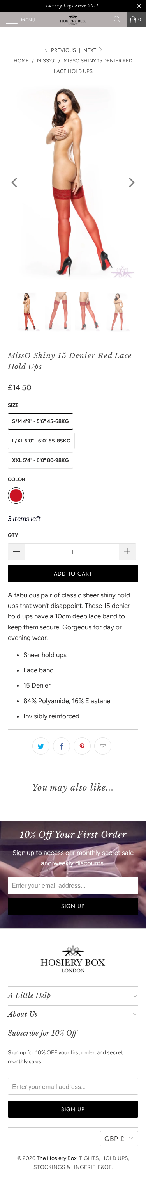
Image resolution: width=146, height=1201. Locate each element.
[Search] (117, 19)
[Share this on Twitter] (40, 746)
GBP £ (114, 1138)
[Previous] (15, 183)
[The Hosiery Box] (73, 19)
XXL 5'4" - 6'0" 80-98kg (40, 460)
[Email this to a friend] (102, 746)
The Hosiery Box (57, 1158)
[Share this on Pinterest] (82, 746)
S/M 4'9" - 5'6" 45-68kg (40, 421)
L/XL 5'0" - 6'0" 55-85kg (41, 441)
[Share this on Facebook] (61, 746)
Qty (13, 535)
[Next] (131, 183)
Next (90, 50)
